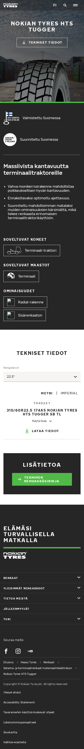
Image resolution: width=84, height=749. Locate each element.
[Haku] (65, 5)
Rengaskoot (11, 367)
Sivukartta (10, 732)
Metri (47, 393)
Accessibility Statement (19, 702)
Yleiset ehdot (12, 692)
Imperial (69, 393)
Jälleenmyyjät (16, 608)
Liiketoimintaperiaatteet (19, 722)
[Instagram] (18, 651)
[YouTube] (30, 651)
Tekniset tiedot (45, 42)
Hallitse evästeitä (14, 742)
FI (54, 5)
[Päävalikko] (75, 5)
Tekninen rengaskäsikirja (41, 479)
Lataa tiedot (45, 431)
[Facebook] (6, 651)
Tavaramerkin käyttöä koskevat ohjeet (28, 712)
